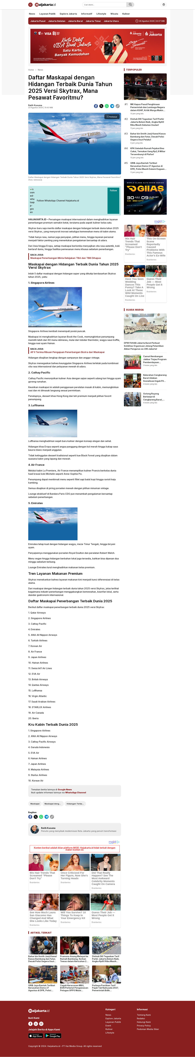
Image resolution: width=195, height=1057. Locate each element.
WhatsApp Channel (75, 792)
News (40, 70)
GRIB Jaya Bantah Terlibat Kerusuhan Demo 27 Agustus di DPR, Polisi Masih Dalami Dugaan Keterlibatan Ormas (41, 990)
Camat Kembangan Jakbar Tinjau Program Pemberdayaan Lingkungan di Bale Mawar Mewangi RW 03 (155, 363)
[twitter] (101, 106)
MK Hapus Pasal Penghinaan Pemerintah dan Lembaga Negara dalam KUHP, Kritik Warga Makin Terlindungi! (147, 108)
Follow (113, 190)
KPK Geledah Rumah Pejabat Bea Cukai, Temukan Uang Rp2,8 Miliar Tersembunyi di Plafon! (147, 151)
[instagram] (41, 1024)
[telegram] (112, 106)
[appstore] (35, 1035)
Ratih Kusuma (35, 105)
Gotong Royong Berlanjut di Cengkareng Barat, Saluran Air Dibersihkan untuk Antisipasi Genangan (154, 401)
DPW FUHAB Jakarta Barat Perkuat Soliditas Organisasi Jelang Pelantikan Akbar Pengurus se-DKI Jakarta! (144, 346)
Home (31, 70)
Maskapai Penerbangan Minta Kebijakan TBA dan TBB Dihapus (65, 258)
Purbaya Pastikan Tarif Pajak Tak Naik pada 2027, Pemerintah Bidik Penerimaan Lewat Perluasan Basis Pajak (105, 990)
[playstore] (53, 1035)
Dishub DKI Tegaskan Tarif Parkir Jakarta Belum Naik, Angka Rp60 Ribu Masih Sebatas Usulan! (105, 960)
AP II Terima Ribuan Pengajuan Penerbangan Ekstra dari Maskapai (67, 352)
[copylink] (118, 106)
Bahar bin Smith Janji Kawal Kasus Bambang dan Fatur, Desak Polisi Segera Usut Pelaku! (42, 960)
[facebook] (96, 106)
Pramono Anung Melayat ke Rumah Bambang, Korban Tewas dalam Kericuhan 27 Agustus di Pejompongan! (74, 960)
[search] (130, 4)
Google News (65, 789)
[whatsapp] (107, 106)
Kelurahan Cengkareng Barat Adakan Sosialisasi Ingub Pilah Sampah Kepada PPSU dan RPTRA (155, 381)
